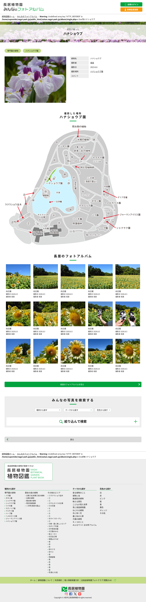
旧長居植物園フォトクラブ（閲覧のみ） (96, 580)
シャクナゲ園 (10, 503)
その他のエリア (54, 492)
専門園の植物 (12, 50)
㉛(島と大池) (53, 572)
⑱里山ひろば (53, 539)
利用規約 (58, 580)
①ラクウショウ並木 (56, 495)
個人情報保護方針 (71, 580)
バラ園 (8, 495)
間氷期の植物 (31, 500)
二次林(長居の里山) (33, 506)
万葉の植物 (77, 519)
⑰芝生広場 (53, 536)
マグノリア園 (10, 508)
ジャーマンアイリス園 (14, 518)
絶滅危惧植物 (78, 498)
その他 (102, 513)
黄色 (101, 507)
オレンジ (103, 510)
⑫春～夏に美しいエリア (57, 523)
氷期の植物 (30, 498)
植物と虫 (76, 495)
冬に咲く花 (77, 513)
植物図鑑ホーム (8, 16)
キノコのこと (78, 522)
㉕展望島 (52, 557)
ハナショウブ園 (32, 50)
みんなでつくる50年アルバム (85, 525)
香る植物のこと (79, 492)
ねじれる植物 (78, 510)
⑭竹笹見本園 (53, 529)
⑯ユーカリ (53, 534)
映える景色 (77, 501)
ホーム (33, 580)
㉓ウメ (51, 552)
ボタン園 (9, 498)
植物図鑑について (45, 580)
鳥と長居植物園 (79, 507)
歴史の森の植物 (31, 492)
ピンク (102, 498)
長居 (92, 62)
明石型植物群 (31, 503)
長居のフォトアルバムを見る (72, 384)
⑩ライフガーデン (55, 518)
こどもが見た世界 (80, 504)
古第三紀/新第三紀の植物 (35, 495)
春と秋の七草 (78, 516)
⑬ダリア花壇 (53, 526)
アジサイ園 (10, 511)
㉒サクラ (52, 549)
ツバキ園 (9, 506)
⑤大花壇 (52, 506)
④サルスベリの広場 (56, 503)
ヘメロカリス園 (11, 516)
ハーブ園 (9, 513)
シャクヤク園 (10, 500)
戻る (72, 439)
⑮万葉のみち (53, 531)
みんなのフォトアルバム (27, 16)
